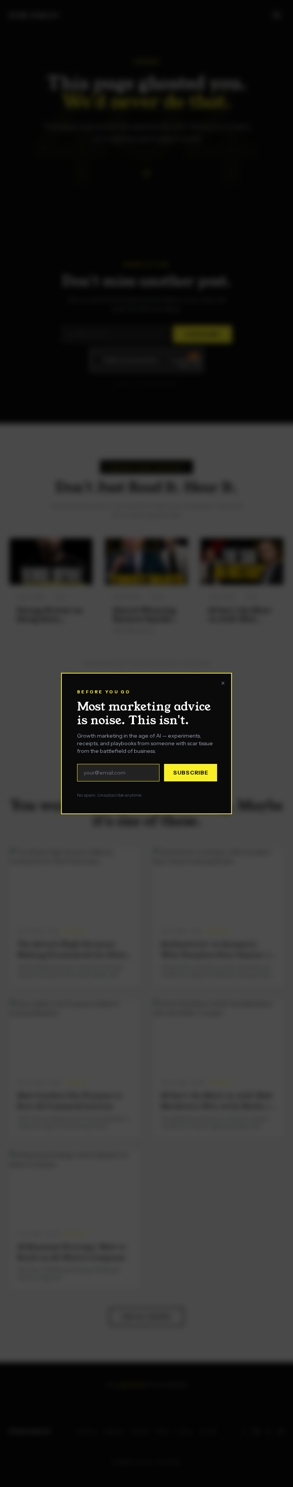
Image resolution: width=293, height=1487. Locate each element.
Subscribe (190, 759)
